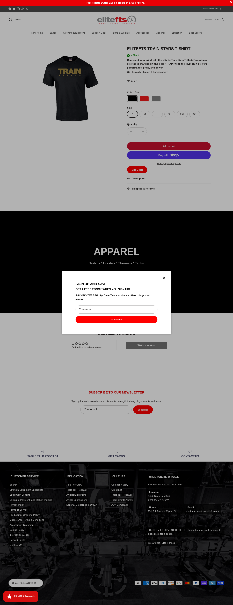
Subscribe (116, 319)
